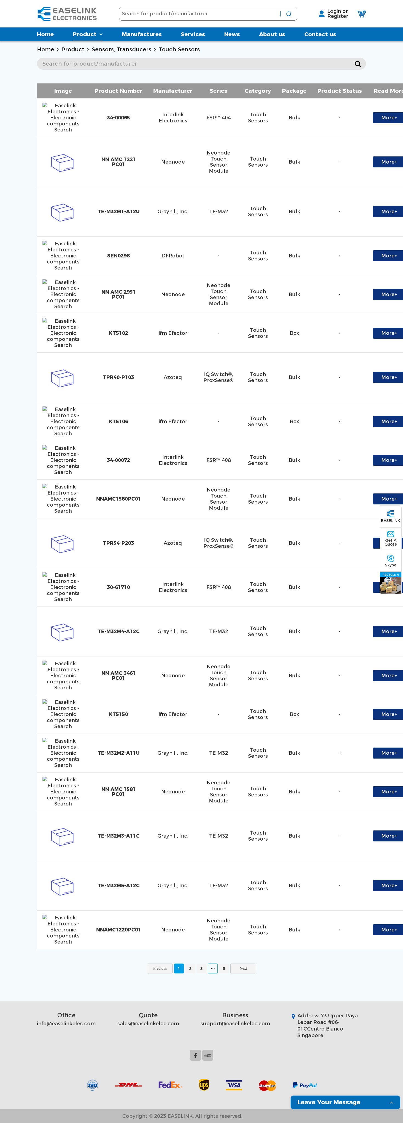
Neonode (173, 162)
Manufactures (142, 34)
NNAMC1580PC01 (118, 499)
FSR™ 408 (218, 460)
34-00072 (118, 460)
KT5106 (118, 422)
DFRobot (173, 256)
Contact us (320, 34)
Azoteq (173, 377)
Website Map (264, 1116)
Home (45, 34)
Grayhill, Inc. (172, 212)
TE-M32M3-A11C (119, 836)
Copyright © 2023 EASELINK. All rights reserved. (182, 1116)
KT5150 (118, 714)
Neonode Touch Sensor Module (218, 162)
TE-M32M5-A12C (119, 886)
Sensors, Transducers (121, 49)
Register (337, 16)
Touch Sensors (179, 49)
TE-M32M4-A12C (119, 631)
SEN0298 (118, 256)
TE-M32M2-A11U (119, 753)
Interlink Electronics (173, 118)
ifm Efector (173, 333)
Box (294, 333)
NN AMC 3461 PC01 (118, 675)
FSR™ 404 (218, 118)
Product (85, 34)
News (232, 34)
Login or (337, 11)
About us (272, 34)
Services (193, 34)
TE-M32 (218, 212)
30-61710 (118, 587)
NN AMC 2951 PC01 (118, 294)
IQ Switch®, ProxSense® (218, 377)
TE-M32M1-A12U (119, 212)
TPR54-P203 (118, 543)
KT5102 (118, 333)
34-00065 (118, 118)
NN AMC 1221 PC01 (118, 161)
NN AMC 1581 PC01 (118, 791)
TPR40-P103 (118, 377)
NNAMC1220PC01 (118, 930)
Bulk (294, 118)
